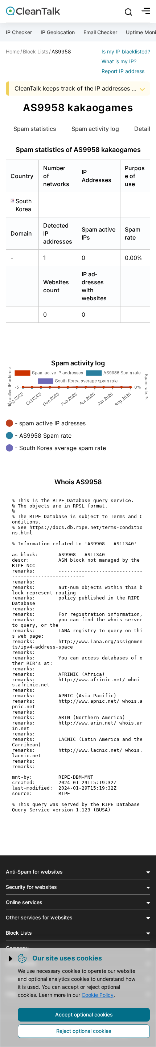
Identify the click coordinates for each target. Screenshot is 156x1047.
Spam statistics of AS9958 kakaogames (78, 149)
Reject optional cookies (83, 1031)
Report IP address (123, 71)
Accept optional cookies (84, 1014)
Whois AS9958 (78, 482)
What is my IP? (119, 61)
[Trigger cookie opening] (11, 958)
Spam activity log (95, 128)
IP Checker (19, 32)
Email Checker (100, 32)
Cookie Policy (98, 995)
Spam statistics (34, 128)
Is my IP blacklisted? (126, 51)
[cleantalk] (33, 11)
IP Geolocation (58, 32)
